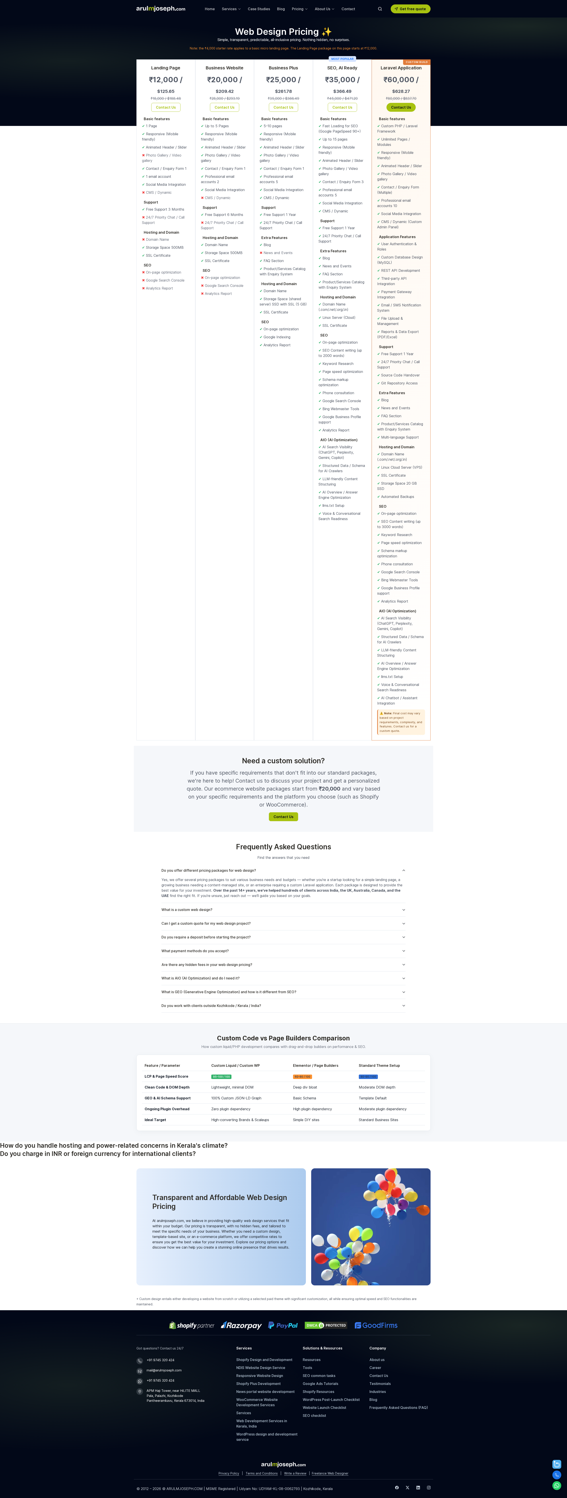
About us (376, 1359)
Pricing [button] (297, 9)
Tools (307, 1367)
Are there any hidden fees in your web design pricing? (206, 964)
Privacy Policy (229, 1473)
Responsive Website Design (259, 1375)
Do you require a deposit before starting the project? (206, 937)
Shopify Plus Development (258, 1383)
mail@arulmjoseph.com (164, 1370)
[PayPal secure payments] (282, 1325)
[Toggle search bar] (380, 9)
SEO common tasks (319, 1375)
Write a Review (295, 1473)
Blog (281, 9)
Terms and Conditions (262, 1473)
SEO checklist (314, 1415)
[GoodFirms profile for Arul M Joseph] (375, 1325)
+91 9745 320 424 (160, 1360)
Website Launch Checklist (324, 1407)
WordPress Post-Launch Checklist (331, 1399)
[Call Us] (556, 1475)
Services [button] (229, 9)
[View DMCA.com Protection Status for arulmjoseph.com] (326, 1325)
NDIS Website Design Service (260, 1367)
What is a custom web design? (186, 909)
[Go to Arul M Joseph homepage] (283, 1464)
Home (210, 9)
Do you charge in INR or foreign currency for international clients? (98, 1153)
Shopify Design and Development (264, 1359)
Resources (311, 1359)
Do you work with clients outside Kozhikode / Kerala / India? (211, 1005)
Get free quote (413, 9)
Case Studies (259, 9)
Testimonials (380, 1383)
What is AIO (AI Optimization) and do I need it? (200, 978)
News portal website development (265, 1391)
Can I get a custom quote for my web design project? (206, 923)
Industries (377, 1391)
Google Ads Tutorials (320, 1383)
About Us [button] (322, 9)
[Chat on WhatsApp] (556, 1485)
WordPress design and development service (266, 1437)
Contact (348, 9)
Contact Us (168, 108)
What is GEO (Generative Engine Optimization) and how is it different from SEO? (228, 992)
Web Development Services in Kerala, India (261, 1423)
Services (243, 1413)
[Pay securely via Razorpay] (241, 1325)
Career (375, 1367)
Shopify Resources (318, 1391)
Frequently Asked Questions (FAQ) (398, 1407)
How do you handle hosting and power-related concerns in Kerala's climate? (114, 1145)
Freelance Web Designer (330, 1473)
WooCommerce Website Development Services (257, 1402)
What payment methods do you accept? (195, 951)
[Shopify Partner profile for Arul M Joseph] (192, 1325)
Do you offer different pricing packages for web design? (208, 870)
